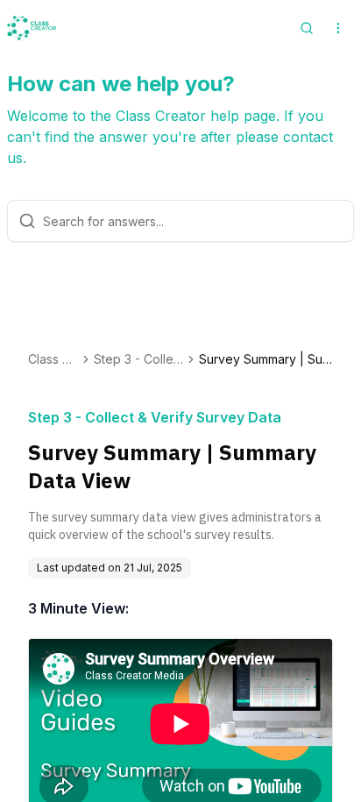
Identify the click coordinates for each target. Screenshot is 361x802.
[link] (266, 359)
